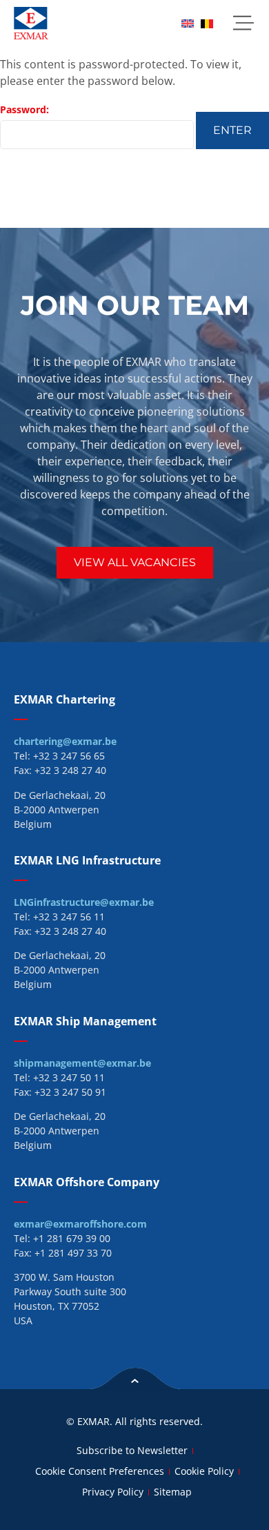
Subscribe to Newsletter (132, 1450)
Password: (24, 109)
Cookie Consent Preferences (99, 1471)
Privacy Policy (112, 1491)
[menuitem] (187, 23)
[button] (243, 23)
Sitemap (173, 1491)
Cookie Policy (204, 1471)
